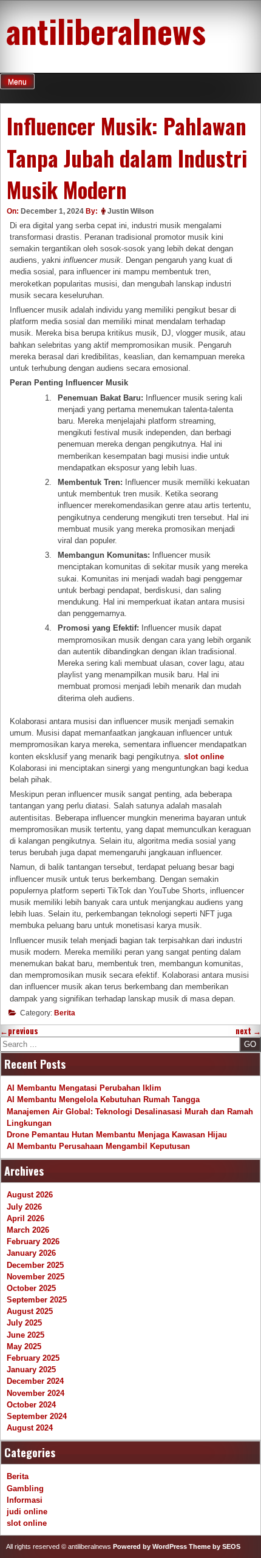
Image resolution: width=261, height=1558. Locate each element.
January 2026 (31, 1253)
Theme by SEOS (214, 1546)
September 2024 (37, 1416)
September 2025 (37, 1299)
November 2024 (35, 1393)
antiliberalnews (106, 30)
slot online (204, 756)
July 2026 (24, 1206)
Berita (64, 1013)
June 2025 (25, 1335)
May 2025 (24, 1346)
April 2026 (25, 1218)
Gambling (25, 1488)
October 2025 (31, 1288)
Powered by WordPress (150, 1546)
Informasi (24, 1500)
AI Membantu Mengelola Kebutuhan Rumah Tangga (103, 1099)
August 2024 (30, 1427)
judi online (27, 1511)
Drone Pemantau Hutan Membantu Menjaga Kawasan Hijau (117, 1134)
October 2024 (31, 1404)
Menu (17, 82)
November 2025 (35, 1276)
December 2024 (35, 1381)
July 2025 (24, 1322)
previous (19, 1031)
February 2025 (33, 1358)
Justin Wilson (130, 211)
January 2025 (31, 1369)
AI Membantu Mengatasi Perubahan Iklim (84, 1087)
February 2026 (33, 1241)
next (248, 1031)
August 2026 (30, 1194)
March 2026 (28, 1230)
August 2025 (30, 1311)
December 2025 (35, 1265)
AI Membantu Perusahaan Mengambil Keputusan (98, 1146)
